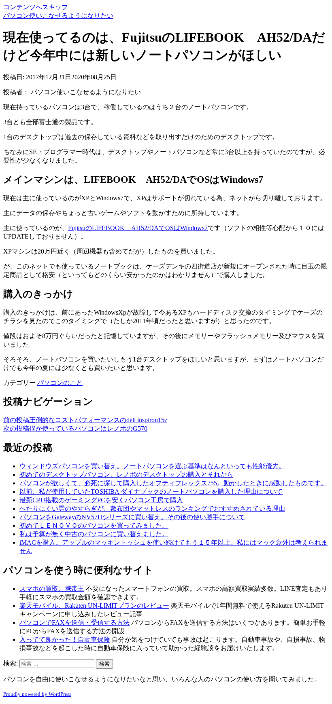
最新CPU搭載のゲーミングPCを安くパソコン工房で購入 (101, 500)
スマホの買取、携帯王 (51, 588)
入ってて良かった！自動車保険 (64, 639)
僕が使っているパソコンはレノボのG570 (75, 428)
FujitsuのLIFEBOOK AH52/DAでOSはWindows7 (138, 227)
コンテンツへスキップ (35, 7)
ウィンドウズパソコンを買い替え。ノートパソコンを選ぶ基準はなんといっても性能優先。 (152, 466)
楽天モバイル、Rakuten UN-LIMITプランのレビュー (94, 605)
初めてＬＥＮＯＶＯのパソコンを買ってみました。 (93, 525)
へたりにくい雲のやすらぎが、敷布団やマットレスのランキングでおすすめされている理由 (152, 508)
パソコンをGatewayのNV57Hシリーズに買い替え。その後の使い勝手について (132, 517)
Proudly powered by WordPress (37, 694)
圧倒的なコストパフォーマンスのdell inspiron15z (85, 419)
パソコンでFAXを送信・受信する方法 (74, 622)
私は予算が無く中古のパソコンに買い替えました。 (93, 534)
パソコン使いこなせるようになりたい (58, 15)
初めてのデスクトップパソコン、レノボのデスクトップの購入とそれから (126, 474)
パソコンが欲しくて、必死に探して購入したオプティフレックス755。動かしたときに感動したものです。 (173, 483)
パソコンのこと (60, 382)
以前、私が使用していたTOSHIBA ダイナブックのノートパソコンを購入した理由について (151, 491)
